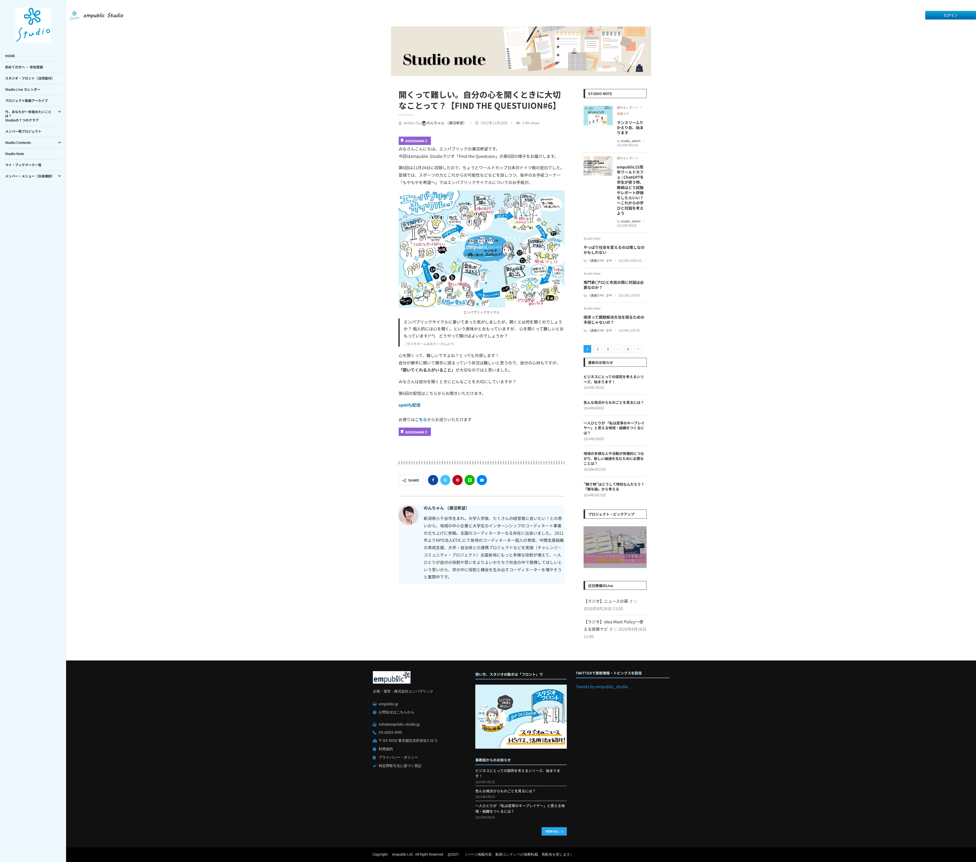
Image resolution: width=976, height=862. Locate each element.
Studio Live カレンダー (22, 89)
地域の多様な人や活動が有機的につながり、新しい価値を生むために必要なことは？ (614, 458)
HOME (10, 55)
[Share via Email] (482, 480)
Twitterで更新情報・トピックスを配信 (609, 673)
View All (552, 831)
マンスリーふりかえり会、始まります (630, 127)
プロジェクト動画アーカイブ (26, 100)
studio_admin (630, 140)
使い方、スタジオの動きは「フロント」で (509, 674)
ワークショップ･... (615, 548)
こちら (421, 419)
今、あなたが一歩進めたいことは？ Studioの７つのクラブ (28, 116)
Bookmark (416, 140)
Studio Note (14, 153)
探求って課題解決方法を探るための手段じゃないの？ (614, 319)
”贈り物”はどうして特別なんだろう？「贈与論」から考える (614, 487)
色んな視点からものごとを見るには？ (614, 402)
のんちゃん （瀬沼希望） (447, 122)
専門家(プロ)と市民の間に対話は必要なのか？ (614, 285)
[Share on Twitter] (445, 480)
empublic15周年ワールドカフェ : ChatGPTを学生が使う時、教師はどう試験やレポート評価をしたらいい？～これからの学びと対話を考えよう (630, 190)
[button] (588, 547)
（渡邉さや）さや (600, 260)
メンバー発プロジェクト (23, 131)
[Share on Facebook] (433, 480)
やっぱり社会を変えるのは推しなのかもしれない (614, 249)
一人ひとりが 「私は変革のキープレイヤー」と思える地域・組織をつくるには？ (614, 428)
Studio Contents (18, 142)
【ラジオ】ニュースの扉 (606, 601)
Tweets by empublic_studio (602, 686)
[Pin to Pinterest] (457, 480)
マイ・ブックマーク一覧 (23, 164)
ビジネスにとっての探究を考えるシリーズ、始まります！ (614, 379)
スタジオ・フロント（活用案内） (30, 78)
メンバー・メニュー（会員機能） (30, 176)
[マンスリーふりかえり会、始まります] (598, 115)
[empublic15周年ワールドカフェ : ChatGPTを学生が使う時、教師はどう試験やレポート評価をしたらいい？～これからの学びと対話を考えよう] (598, 166)
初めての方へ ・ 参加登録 (24, 67)
